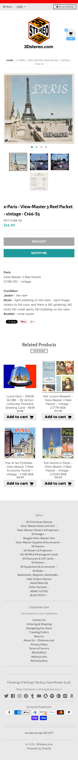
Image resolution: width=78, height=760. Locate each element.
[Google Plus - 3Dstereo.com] (58, 696)
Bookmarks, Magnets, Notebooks (38, 574)
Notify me (39, 253)
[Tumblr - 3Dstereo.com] (32, 696)
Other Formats (38, 587)
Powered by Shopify (39, 748)
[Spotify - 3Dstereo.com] (52, 696)
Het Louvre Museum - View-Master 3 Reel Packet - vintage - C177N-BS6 (58, 401)
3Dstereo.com (44, 744)
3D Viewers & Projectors (37, 550)
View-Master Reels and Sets (38, 526)
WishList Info (39, 656)
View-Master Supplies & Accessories (38, 542)
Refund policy (39, 660)
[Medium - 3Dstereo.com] (65, 696)
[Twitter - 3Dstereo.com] (6, 696)
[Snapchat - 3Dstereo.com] (45, 696)
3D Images (37, 534)
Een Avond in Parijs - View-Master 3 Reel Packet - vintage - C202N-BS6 (58, 468)
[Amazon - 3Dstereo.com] (71, 696)
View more (39, 351)
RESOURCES (39, 652)
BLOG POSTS (38, 595)
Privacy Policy (39, 644)
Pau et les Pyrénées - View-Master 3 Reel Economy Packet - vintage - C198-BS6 (19, 468)
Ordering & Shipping (39, 624)
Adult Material (39, 583)
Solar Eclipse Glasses (39, 579)
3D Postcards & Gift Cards (37, 558)
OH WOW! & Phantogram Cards (39, 554)
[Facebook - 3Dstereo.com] (13, 696)
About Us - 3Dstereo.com (39, 640)
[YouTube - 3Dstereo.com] (39, 696)
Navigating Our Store (39, 628)
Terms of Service (39, 648)
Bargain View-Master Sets (39, 538)
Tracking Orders (39, 632)
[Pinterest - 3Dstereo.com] (26, 696)
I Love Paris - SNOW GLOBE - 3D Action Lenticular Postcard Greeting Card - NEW (20, 401)
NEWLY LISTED (39, 591)
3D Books (37, 571)
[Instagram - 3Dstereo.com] (19, 696)
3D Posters (37, 562)
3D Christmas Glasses (39, 522)
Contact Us (39, 620)
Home (10, 60)
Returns (39, 636)
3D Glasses (37, 546)
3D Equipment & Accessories (37, 566)
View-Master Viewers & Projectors (38, 530)
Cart (66, 6)
